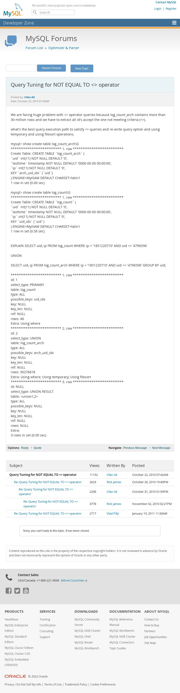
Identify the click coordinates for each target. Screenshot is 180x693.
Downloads (86, 611)
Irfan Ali (112, 475)
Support (45, 637)
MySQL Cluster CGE (17, 653)
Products (14, 611)
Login (157, 8)
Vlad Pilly (113, 514)
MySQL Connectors (121, 642)
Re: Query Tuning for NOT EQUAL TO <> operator (48, 482)
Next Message (161, 448)
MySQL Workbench (87, 648)
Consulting (46, 631)
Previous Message (135, 448)
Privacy (9, 684)
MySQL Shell (83, 636)
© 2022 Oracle (38, 676)
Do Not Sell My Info (28, 684)
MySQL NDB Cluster (88, 630)
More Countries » (74, 580)
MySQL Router (84, 642)
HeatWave (11, 619)
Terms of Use (53, 684)
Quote (37, 448)
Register (171, 8)
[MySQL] (13, 10)
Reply (25, 448)
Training (45, 619)
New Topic (82, 68)
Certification (48, 625)
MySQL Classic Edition (19, 648)
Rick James (114, 482)
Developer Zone (18, 23)
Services (47, 611)
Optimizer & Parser (63, 47)
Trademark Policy (76, 684)
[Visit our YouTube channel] (26, 592)
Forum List (34, 47)
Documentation (125, 611)
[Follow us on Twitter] (17, 592)
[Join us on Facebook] (8, 592)
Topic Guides (117, 648)
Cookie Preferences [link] (103, 684)
